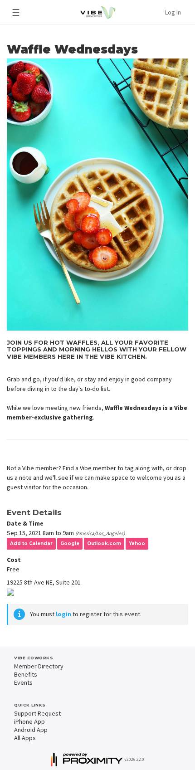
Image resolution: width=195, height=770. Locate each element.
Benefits (25, 674)
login (63, 614)
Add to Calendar (31, 543)
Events (23, 682)
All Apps (25, 738)
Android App (31, 730)
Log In (173, 12)
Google (69, 543)
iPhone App (29, 721)
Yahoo (137, 543)
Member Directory (38, 666)
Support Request (37, 713)
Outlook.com (104, 543)
